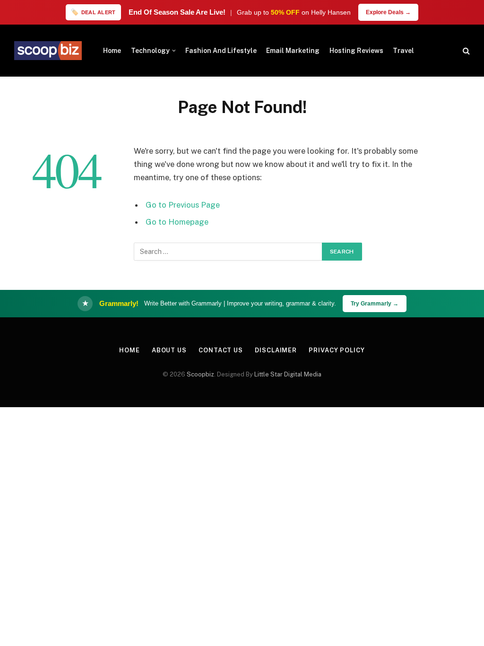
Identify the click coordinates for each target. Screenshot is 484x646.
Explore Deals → (388, 12)
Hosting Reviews (356, 50)
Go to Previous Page (183, 205)
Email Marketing (293, 50)
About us (169, 350)
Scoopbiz (200, 374)
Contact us (221, 350)
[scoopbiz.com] (48, 50)
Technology (150, 50)
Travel (403, 50)
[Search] (465, 50)
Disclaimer (276, 350)
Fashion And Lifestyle (221, 50)
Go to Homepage (177, 222)
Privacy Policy (337, 350)
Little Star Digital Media (287, 374)
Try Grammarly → (374, 303)
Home (112, 50)
